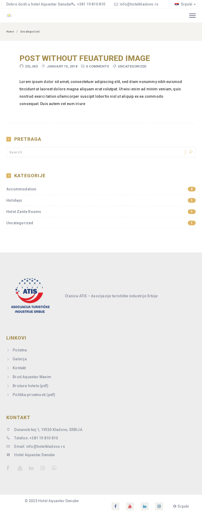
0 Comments (97, 66)
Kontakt (19, 368)
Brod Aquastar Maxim (32, 377)
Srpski (186, 4)
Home (10, 31)
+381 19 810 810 (90, 4)
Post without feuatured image (84, 58)
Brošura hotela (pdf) (30, 386)
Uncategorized (132, 66)
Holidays (99, 200)
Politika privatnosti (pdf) (34, 395)
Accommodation (99, 189)
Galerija (20, 359)
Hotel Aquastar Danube (34, 455)
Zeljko (31, 66)
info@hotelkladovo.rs (139, 4)
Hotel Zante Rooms (99, 212)
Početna (20, 350)
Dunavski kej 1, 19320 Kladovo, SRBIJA (47, 430)
